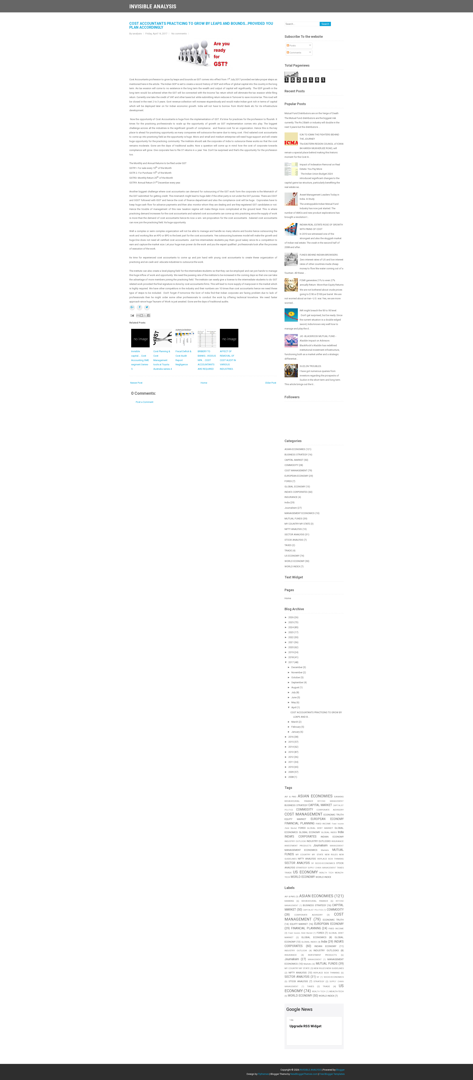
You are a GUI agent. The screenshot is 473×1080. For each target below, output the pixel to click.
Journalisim (291, 507)
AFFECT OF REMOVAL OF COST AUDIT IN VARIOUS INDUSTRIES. (228, 360)
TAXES (288, 545)
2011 (291, 762)
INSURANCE (291, 497)
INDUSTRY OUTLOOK (295, 841)
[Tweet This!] (147, 307)
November (297, 672)
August (295, 687)
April (294, 707)
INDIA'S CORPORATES (296, 492)
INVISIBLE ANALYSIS (152, 6)
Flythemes (263, 1074)
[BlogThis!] (141, 315)
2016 (291, 736)
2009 (291, 772)
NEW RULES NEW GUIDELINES (329, 968)
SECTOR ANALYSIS (294, 534)
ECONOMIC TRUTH (334, 814)
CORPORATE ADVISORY (330, 809)
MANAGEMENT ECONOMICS (300, 513)
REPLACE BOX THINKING (330, 858)
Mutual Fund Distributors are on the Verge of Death (311, 113)
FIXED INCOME (323, 823)
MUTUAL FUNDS (293, 518)
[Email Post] (132, 315)
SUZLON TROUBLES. (311, 366)
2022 (291, 637)
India (287, 502)
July (293, 692)
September (297, 682)
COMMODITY (291, 465)
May (293, 702)
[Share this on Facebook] (139, 307)
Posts (292, 45)
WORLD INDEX (292, 566)
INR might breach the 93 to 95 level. (318, 310)
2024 (291, 627)
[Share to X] (145, 315)
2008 (291, 777)
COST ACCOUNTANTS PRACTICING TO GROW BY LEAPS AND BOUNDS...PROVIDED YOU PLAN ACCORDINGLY (201, 25)
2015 (291, 741)
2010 (291, 767)
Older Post (270, 382)
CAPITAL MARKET (294, 460)
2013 (291, 752)
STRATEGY (301, 867)
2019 (291, 652)
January (295, 731)
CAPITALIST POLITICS (313, 910)
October (296, 677)
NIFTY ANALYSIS (293, 529)
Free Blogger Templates (332, 1074)
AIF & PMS (290, 796)
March (295, 721)
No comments (179, 33)
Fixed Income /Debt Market (300, 933)
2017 (291, 662)
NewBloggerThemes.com (304, 1074)
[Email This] (138, 315)
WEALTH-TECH (336, 991)
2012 (291, 757)
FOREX (288, 481)
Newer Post (136, 382)
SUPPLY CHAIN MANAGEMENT (322, 868)
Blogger (340, 1069)
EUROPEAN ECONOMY (296, 475)
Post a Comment (144, 402)
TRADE (288, 550)
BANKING (339, 796)
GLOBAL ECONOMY (295, 486)
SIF (312, 863)
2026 (291, 617)
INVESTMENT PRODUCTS (298, 845)
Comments (295, 52)
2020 (291, 647)
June (294, 697)
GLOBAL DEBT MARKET (320, 828)
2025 (291, 622)
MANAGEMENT (337, 846)
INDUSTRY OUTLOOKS (319, 841)
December (297, 667)
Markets (325, 850)
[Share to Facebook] (148, 315)
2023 (291, 632)
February (296, 726)
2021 (291, 642)
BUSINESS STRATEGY (296, 454)
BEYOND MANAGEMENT (330, 801)
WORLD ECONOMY (294, 561)
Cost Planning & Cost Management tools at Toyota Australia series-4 (162, 360)
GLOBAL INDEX (329, 832)
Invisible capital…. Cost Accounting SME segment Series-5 (140, 360)
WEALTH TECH (326, 873)
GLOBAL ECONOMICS (313, 937)
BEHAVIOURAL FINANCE (299, 801)
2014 (291, 746)
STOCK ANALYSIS (294, 539)
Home (204, 382)
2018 (291, 657)
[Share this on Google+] (132, 307)
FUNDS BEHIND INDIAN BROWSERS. (319, 254)
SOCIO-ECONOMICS (325, 863)
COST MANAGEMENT (296, 470)
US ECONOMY (292, 555)
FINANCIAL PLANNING (299, 823)
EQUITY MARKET (295, 819)
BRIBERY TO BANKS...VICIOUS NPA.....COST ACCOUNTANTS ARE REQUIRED (207, 360)
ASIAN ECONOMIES (295, 449)
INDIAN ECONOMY (332, 836)
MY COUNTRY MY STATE (297, 523)
